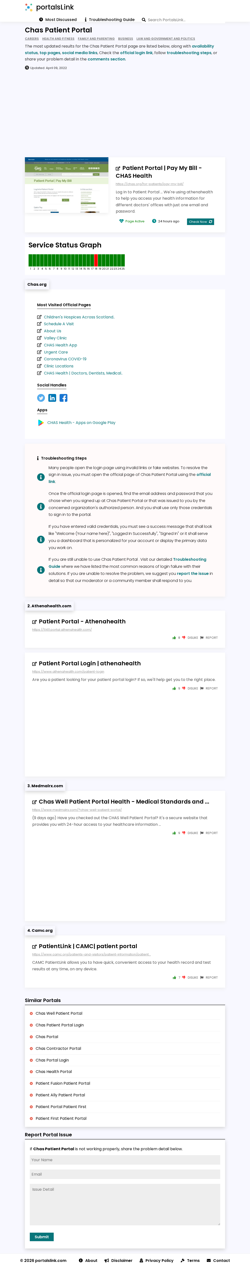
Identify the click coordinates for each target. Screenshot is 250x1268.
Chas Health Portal (54, 1071)
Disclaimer (122, 1260)
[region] (125, 113)
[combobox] (183, 19)
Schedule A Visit (59, 324)
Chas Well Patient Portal (59, 1013)
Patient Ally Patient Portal (60, 1095)
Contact (221, 1260)
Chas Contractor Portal (58, 1048)
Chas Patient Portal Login (60, 1025)
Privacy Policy (160, 1260)
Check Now (198, 221)
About (91, 1260)
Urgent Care (56, 352)
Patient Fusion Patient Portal (63, 1083)
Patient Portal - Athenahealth (82, 621)
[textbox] (183, 19)
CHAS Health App (60, 345)
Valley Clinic (55, 338)
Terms (193, 1260)
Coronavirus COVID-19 (65, 359)
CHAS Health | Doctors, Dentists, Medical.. (83, 373)
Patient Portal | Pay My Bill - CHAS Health (159, 172)
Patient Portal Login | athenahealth (90, 663)
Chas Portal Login (52, 1060)
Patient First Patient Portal (61, 1118)
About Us (52, 331)
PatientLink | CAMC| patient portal (88, 946)
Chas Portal (47, 1037)
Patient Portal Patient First (61, 1107)
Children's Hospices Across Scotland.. (79, 317)
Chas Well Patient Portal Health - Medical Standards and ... (124, 802)
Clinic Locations (58, 366)
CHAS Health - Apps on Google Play (81, 422)
